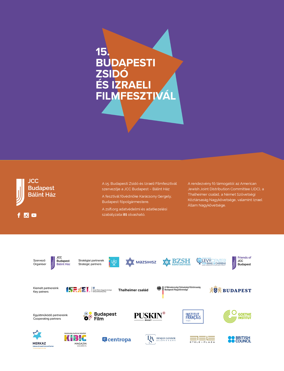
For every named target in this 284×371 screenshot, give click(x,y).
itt (125, 214)
